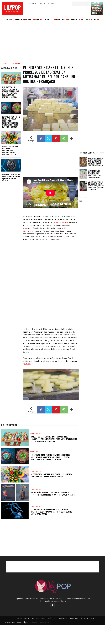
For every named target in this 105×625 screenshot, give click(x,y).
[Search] (87, 4)
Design (26, 618)
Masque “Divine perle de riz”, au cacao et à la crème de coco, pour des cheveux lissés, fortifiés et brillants (96, 185)
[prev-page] (81, 195)
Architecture (52, 618)
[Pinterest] (56, 138)
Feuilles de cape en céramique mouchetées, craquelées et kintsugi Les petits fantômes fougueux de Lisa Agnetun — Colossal (10, 92)
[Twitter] (48, 138)
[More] (72, 138)
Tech (92, 618)
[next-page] (85, 195)
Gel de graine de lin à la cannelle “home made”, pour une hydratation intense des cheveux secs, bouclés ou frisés (95, 162)
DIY (33, 618)
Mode (43, 618)
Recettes (19, 618)
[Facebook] (41, 138)
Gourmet (84, 618)
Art (37, 618)
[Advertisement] (54, 11)
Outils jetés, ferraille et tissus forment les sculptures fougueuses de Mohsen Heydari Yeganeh (52, 493)
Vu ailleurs (15, 63)
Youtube (26, 364)
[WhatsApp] (64, 138)
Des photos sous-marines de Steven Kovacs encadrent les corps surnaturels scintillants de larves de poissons (52, 511)
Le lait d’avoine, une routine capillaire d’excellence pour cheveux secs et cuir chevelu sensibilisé (94, 174)
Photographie (74, 618)
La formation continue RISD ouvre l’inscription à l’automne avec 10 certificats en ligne (10, 150)
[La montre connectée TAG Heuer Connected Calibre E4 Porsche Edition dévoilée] (11, 165)
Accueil (5, 63)
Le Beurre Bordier (61, 222)
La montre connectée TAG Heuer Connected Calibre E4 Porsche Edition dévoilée (11, 177)
